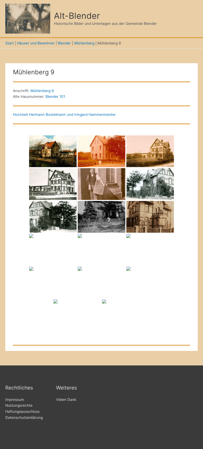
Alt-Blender (77, 16)
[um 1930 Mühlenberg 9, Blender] (150, 217)
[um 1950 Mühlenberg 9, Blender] (101, 217)
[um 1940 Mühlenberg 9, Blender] (150, 184)
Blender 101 (55, 96)
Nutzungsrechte (19, 405)
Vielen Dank (66, 399)
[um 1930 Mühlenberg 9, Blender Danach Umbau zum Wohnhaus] (150, 151)
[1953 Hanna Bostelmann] (53, 282)
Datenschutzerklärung (24, 417)
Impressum (14, 399)
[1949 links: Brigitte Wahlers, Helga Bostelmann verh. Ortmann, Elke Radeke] (150, 282)
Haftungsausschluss (22, 411)
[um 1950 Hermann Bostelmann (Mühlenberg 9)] (101, 184)
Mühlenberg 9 (42, 91)
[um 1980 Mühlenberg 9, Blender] (101, 151)
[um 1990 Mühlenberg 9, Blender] (53, 151)
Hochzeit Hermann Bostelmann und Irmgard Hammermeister (64, 114)
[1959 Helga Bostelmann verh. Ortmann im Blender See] (101, 282)
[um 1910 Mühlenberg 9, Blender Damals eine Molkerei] (53, 184)
